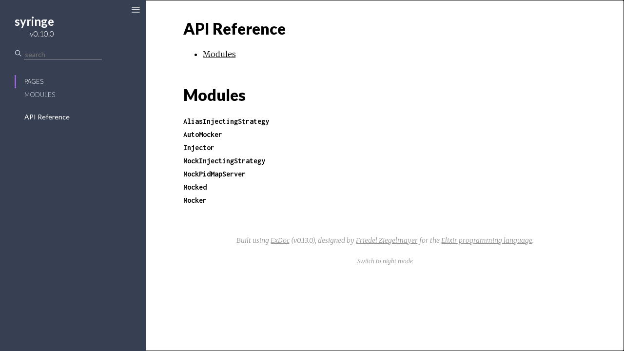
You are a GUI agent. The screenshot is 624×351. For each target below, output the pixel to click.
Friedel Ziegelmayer (387, 240)
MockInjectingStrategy (224, 160)
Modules (39, 94)
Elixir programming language (486, 240)
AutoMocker (202, 134)
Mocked (195, 187)
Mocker (195, 200)
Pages (33, 81)
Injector (198, 147)
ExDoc (280, 240)
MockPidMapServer (214, 174)
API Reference (47, 117)
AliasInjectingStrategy (226, 121)
